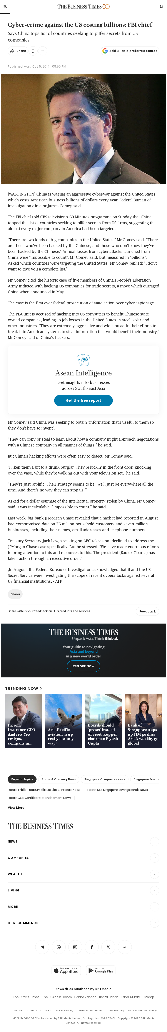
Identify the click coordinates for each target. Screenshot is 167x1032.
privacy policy (64, 1010)
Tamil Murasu (131, 997)
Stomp (149, 997)
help (48, 1010)
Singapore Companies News (104, 779)
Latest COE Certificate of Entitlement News (39, 798)
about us (17, 1010)
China (15, 594)
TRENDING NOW (21, 688)
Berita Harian (108, 997)
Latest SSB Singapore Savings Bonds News (117, 790)
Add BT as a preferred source (133, 51)
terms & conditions (89, 1010)
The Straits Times (26, 997)
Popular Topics (22, 779)
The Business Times (57, 997)
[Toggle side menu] (5, 6)
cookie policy (115, 1010)
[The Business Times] (79, 6)
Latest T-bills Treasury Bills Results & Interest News (44, 790)
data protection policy (142, 1010)
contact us (34, 1010)
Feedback (147, 611)
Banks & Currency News (59, 779)
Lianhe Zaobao (85, 997)
